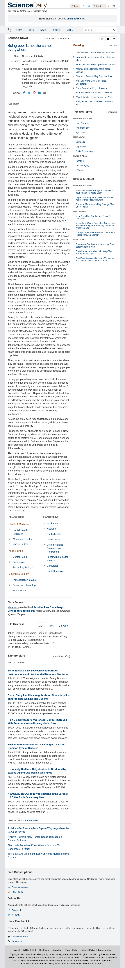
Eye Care (80, 132)
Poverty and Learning (24, 585)
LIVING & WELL (80, 155)
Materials (13, 607)
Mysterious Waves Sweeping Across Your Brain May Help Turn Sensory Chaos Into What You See (95, 225)
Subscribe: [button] (99, 6)
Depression (18, 562)
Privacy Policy (71, 949)
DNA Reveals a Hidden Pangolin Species (95, 52)
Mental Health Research (20, 531)
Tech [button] (31, 29)
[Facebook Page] (83, 6)
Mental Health (20, 557)
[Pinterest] (34, 93)
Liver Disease (82, 123)
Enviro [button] (43, 29)
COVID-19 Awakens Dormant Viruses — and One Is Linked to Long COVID (95, 259)
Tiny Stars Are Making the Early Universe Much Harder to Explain (38, 855)
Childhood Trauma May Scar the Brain (94, 76)
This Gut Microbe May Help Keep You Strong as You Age (94, 252)
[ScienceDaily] (27, 5)
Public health (54, 534)
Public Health (19, 590)
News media (53, 539)
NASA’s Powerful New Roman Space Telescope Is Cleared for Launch (35, 838)
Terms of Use (104, 949)
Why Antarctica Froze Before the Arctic (94, 96)
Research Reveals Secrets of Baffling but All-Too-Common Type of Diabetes (36, 746)
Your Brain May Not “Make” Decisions (94, 92)
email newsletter (76, 18)
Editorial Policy (88, 949)
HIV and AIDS (20, 544)
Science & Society (19, 573)
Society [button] (57, 29)
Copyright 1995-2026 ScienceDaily (26, 954)
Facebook (16, 910)
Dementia (80, 141)
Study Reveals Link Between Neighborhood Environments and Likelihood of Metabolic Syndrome (38, 672)
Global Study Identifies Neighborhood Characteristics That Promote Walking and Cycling (39, 696)
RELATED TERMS (51, 516)
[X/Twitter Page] (89, 6)
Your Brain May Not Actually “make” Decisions (93, 217)
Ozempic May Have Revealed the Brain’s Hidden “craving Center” (95, 233)
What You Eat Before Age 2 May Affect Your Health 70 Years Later (94, 191)
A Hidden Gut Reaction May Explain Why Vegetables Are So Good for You (38, 829)
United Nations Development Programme (55, 548)
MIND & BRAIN (79, 137)
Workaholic (53, 523)
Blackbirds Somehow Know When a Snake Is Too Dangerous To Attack (34, 847)
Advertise (56, 949)
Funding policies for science (57, 558)
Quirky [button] (70, 29)
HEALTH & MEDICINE (82, 118)
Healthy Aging (82, 165)
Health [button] (19, 29)
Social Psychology (22, 567)
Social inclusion (55, 571)
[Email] (44, 93)
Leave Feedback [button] (20, 936)
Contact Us (17, 940)
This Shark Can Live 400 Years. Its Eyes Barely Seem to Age (95, 245)
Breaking (78, 45)
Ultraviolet (52, 565)
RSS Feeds (17, 891)
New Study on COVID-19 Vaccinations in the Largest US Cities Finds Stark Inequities (38, 795)
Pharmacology (82, 127)
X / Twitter (16, 914)
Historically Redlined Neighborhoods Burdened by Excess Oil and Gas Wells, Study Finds (37, 770)
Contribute (44, 949)
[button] (102, 39)
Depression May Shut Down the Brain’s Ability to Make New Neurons (94, 198)
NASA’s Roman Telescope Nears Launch (95, 64)
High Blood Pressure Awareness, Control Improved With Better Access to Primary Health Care (37, 721)
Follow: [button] (75, 6)
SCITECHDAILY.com (29, 820)
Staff (34, 949)
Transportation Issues (24, 580)
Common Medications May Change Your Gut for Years (95, 205)
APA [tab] (51, 625)
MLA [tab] (40, 625)
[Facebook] (24, 93)
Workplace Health (22, 539)
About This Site (21, 949)
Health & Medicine (19, 524)
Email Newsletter (20, 887)
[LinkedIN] (39, 93)
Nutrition (51, 528)
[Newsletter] (114, 6)
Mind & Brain (16, 550)
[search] (114, 29)
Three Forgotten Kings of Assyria (91, 88)
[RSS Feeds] (108, 6)
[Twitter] (29, 93)
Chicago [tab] (63, 625)
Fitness (79, 169)
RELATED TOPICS (17, 516)
